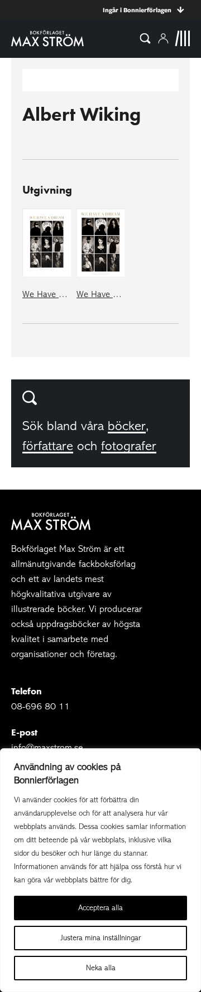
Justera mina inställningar (101, 938)
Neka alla (101, 968)
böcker (127, 425)
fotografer (128, 445)
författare (47, 445)
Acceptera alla (100, 908)
